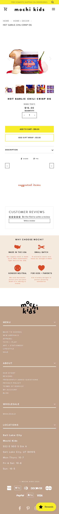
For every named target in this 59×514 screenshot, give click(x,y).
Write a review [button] (29, 220)
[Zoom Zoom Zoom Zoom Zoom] (29, 58)
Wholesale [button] (11, 404)
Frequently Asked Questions (20, 379)
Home (6, 20)
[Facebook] (20, 508)
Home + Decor (21, 20)
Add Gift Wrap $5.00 (29, 137)
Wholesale (9, 414)
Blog (6, 393)
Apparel (8, 338)
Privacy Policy (12, 383)
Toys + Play (10, 342)
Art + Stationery (13, 345)
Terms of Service (13, 386)
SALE (5, 352)
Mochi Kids (28, 481)
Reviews (8, 376)
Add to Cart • (29, 129)
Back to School (12, 332)
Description (11, 149)
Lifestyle (8, 348)
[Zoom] (10, 77)
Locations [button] (11, 425)
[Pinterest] (28, 508)
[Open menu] (51, 9)
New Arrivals (11, 335)
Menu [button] (7, 322)
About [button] (7, 363)
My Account (10, 389)
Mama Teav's (29, 104)
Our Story (9, 373)
